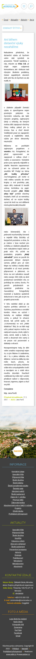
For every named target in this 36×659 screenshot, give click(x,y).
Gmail (18, 636)
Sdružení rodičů (18, 491)
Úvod (6, 20)
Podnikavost (18, 558)
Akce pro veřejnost (18, 544)
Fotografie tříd (18, 625)
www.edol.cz (11, 654)
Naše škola (18, 622)
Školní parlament (18, 494)
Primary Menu (24, 6)
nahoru (18, 451)
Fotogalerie (8, 389)
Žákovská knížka (18, 503)
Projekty (18, 508)
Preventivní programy (18, 549)
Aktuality (14, 20)
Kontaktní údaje (18, 472)
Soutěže (18, 538)
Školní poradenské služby (18, 486)
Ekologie (18, 555)
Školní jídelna (18, 483)
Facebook (18, 633)
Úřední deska (18, 511)
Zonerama (18, 627)
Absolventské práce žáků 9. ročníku (18, 505)
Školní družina (18, 480)
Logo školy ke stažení (18, 619)
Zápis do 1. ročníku (18, 497)
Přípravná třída (18, 477)
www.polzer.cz (24, 654)
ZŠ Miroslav (10, 6)
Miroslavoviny (18, 564)
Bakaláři (25, 649)
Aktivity (24, 20)
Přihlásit (15, 649)
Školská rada (18, 488)
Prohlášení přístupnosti (18, 514)
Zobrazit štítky (11, 28)
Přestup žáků (18, 500)
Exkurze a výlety (18, 541)
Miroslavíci (18, 561)
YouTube (18, 630)
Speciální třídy (18, 474)
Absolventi (18, 566)
